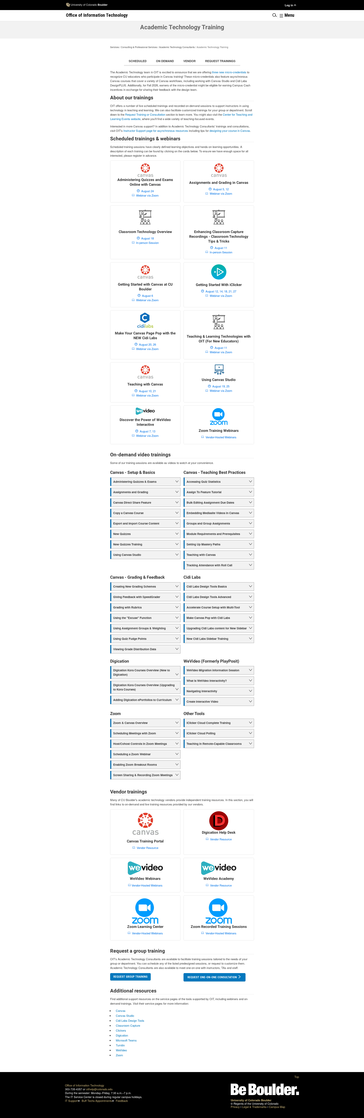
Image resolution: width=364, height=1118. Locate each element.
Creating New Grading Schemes (134, 586)
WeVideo (121, 1050)
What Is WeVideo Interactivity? (207, 681)
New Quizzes (122, 534)
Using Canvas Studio (127, 555)
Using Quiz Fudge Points (129, 639)
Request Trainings (220, 61)
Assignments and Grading (130, 492)
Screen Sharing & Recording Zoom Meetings (143, 775)
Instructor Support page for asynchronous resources (155, 131)
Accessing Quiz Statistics (203, 482)
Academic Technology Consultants (177, 47)
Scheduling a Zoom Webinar (132, 754)
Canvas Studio (125, 1016)
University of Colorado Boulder (251, 1100)
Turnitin (120, 1045)
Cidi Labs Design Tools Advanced (209, 597)
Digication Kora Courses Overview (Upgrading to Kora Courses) (144, 687)
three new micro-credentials (229, 72)
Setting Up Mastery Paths (203, 544)
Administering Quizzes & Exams (134, 482)
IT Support (71, 1101)
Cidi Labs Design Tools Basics (207, 586)
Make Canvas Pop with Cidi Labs (208, 618)
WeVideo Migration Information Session (213, 670)
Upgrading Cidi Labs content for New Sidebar (217, 628)
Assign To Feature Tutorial (204, 492)
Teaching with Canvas (201, 555)
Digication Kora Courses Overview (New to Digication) (141, 672)
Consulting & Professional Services (139, 47)
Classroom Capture (128, 1025)
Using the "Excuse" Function (132, 618)
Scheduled (138, 61)
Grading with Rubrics (127, 607)
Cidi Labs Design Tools (130, 1020)
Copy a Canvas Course (128, 513)
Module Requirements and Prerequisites (213, 534)
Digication (122, 1035)
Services (114, 47)
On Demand (165, 61)
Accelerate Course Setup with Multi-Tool (213, 607)
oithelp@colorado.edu (99, 1089)
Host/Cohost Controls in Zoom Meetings (140, 744)
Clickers (121, 1030)
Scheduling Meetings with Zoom (134, 733)
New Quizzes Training (127, 544)
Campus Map (277, 1107)
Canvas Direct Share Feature (132, 502)
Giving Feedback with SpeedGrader (136, 597)
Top (296, 1077)
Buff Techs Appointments (97, 1101)
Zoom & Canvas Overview (130, 723)
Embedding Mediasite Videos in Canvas (213, 513)
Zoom (119, 1055)
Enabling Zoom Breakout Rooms (135, 764)
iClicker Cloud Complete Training (209, 723)
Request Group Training (130, 976)
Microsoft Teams (126, 1040)
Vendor (189, 61)
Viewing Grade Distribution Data (134, 649)
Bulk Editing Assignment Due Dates (210, 502)
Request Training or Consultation (145, 114)
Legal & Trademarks (254, 1107)
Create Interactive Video (202, 701)
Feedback (122, 1101)
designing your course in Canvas (229, 131)
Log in (289, 5)
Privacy (235, 1107)
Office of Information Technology (84, 1085)
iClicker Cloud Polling (201, 733)
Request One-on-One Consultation (212, 977)
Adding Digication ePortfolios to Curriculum (142, 700)
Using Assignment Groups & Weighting (139, 628)
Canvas (121, 1011)
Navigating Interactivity (202, 691)
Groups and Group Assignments (208, 523)
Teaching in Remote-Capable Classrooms (214, 744)
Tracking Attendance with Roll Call (209, 565)
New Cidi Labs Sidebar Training (207, 639)
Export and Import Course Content (136, 523)
